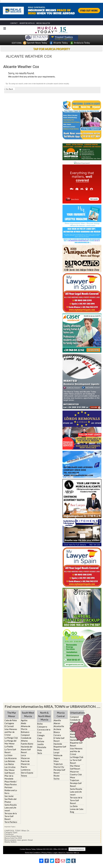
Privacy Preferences (77, 849)
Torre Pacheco (11, 822)
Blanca (57, 732)
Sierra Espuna (27, 772)
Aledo (23, 723)
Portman (8, 787)
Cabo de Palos (11, 720)
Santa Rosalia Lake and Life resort (11, 808)
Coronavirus (9, 834)
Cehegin (41, 735)
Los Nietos (9, 764)
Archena (57, 729)
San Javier (9, 796)
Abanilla (57, 720)
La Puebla (9, 746)
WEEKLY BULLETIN (43, 23)
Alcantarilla (59, 726)
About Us (61, 853)
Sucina (56, 778)
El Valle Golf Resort (59, 739)
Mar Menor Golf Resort (10, 771)
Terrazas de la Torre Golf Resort (11, 816)
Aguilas (24, 720)
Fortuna (40, 741)
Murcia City (59, 767)
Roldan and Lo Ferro (11, 791)
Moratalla (41, 747)
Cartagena (9, 723)
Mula (39, 750)
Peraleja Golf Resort (59, 771)
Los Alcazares (11, 758)
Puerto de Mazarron (25, 762)
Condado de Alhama (26, 739)
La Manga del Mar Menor (10, 742)
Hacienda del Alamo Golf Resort (26, 749)
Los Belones (10, 761)
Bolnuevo (25, 732)
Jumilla (40, 744)
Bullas (40, 723)
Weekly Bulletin (10, 842)
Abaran (57, 723)
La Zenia (74, 806)
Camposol (25, 735)
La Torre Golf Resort (10, 750)
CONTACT (14, 23)
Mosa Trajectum (58, 762)
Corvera (57, 735)
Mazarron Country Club (76, 773)
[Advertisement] (81, 685)
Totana (24, 775)
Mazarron (25, 758)
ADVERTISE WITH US (27, 23)
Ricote (56, 775)
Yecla (39, 753)
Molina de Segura (58, 756)
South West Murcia (28, 714)
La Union (8, 755)
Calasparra (42, 726)
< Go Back (8, 89)
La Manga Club (11, 738)
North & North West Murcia (44, 716)
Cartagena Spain (10, 832)
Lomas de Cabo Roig (76, 810)
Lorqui (56, 752)
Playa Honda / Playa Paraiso (11, 783)
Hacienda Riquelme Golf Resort (60, 747)
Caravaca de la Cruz (43, 731)
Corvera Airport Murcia (13, 836)
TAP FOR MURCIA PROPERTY (51, 48)
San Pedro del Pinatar (10, 800)
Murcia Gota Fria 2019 (13, 838)
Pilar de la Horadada (9, 777)
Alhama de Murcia (25, 727)
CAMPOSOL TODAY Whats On (16, 830)
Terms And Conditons (32, 853)
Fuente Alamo (27, 743)
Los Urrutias (10, 767)
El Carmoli (9, 726)
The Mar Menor (11, 714)
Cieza (39, 738)
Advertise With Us (72, 853)
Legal (55, 853)
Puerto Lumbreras (25, 768)
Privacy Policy (47, 853)
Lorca (23, 755)
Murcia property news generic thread (18, 840)
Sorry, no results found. (21, 73)
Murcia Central (61, 714)
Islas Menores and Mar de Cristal (11, 732)
